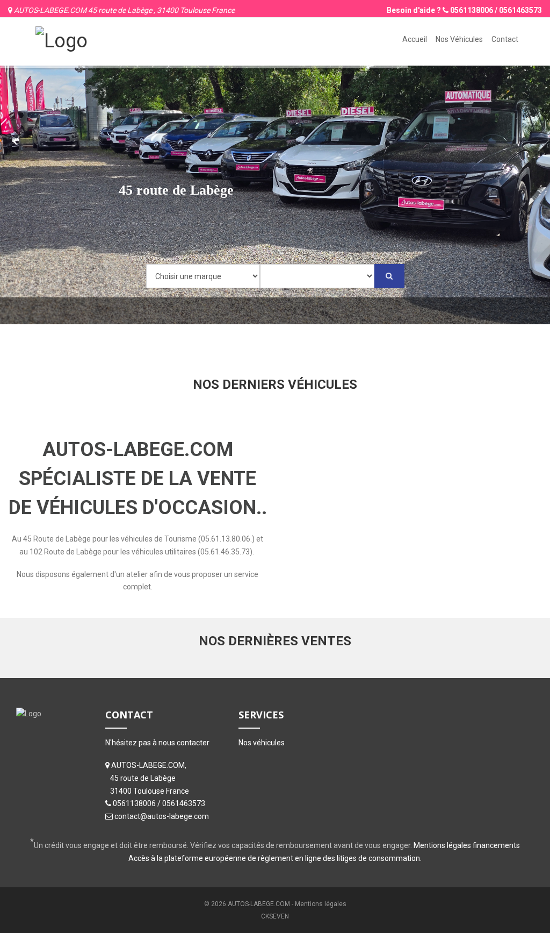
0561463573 (520, 10)
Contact (504, 39)
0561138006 (471, 10)
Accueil (414, 39)
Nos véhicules (261, 742)
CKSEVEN (275, 916)
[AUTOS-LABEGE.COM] (61, 40)
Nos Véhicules (459, 39)
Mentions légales (320, 904)
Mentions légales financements (467, 845)
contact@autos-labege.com (161, 816)
